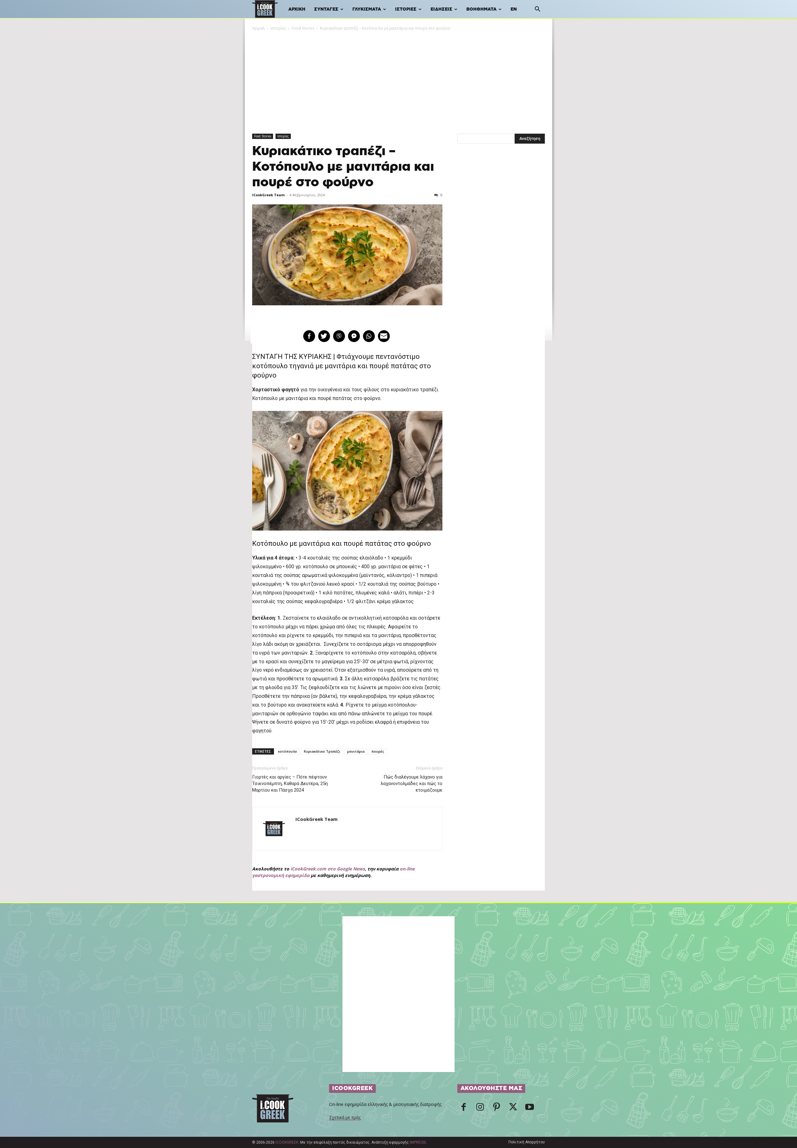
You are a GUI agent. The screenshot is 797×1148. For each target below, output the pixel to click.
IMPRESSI (418, 1142)
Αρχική (296, 9)
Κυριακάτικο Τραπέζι (322, 751)
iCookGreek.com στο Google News (327, 869)
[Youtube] (529, 1109)
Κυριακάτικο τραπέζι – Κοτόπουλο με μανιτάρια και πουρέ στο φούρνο (343, 167)
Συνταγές (326, 9)
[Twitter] (513, 1109)
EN (514, 9)
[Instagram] (480, 1109)
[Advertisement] (398, 78)
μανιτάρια (356, 751)
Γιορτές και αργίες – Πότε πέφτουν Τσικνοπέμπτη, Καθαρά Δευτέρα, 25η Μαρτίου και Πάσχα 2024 (290, 783)
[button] (537, 10)
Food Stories (303, 28)
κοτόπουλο (287, 751)
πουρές (377, 751)
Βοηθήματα (481, 9)
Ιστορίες (406, 9)
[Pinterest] (496, 1109)
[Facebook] (463, 1109)
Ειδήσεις (441, 9)
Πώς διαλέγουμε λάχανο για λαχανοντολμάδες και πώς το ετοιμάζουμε (411, 783)
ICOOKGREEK (287, 1142)
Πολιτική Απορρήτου (526, 1142)
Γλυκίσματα (366, 9)
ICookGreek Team (268, 195)
